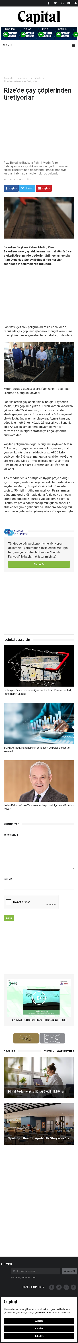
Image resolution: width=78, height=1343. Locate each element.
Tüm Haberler (35, 78)
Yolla (9, 917)
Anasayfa (8, 78)
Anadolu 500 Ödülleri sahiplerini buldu (39, 1020)
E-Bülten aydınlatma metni (23, 1277)
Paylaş (12, 188)
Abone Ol (39, 564)
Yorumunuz (11, 835)
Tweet (29, 188)
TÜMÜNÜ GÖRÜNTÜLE (59, 1051)
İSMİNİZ (8, 879)
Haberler (21, 78)
